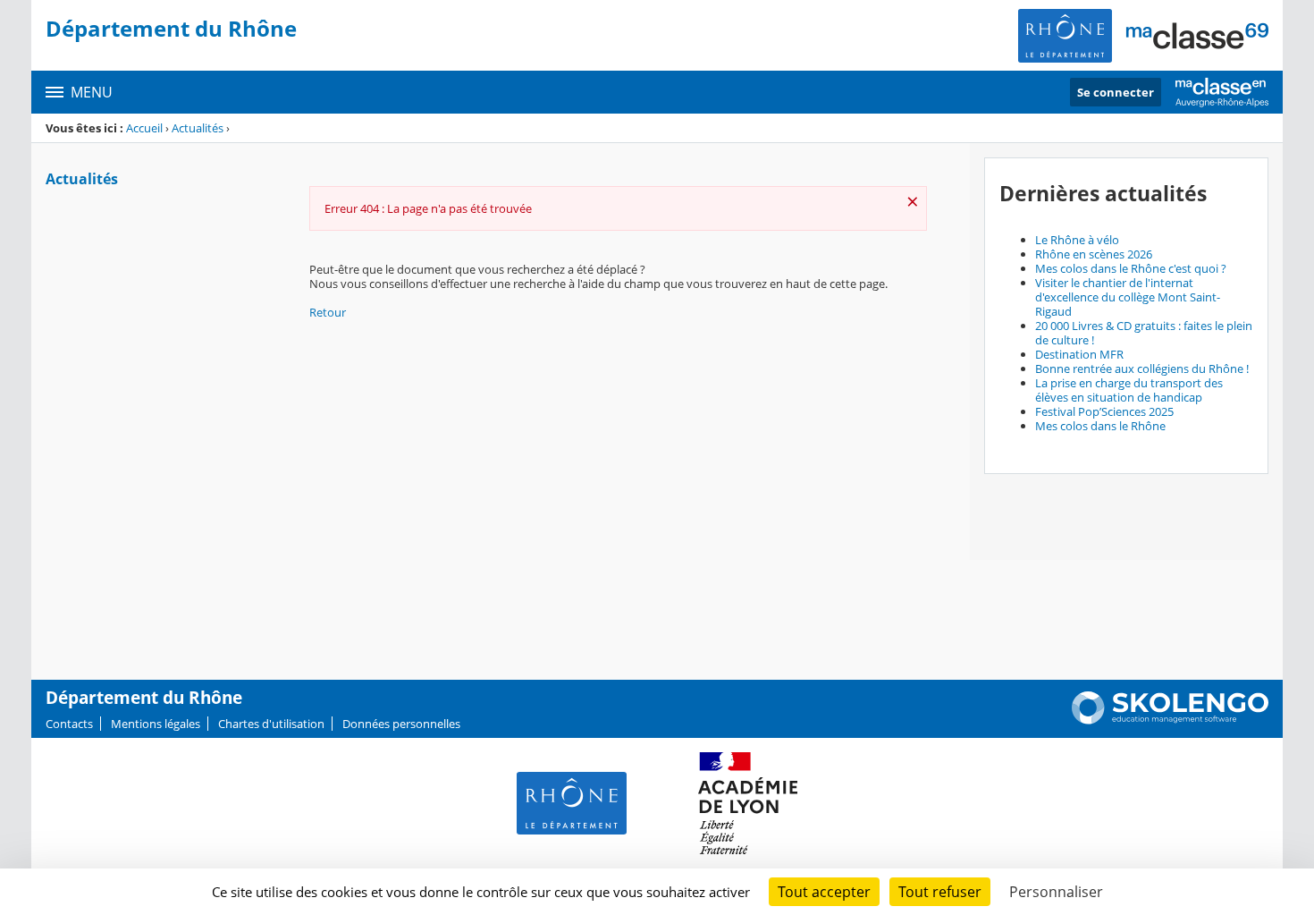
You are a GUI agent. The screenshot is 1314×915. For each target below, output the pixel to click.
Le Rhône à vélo (1077, 240)
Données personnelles (401, 723)
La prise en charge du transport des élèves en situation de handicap (1129, 390)
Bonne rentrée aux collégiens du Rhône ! (1142, 368)
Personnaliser (1056, 892)
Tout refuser (939, 892)
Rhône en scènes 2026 (1093, 254)
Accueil (144, 128)
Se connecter (1115, 92)
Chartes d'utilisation (271, 723)
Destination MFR (1079, 354)
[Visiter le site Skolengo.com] (1170, 720)
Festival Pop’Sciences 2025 (1104, 411)
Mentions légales (155, 723)
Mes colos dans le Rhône (1100, 426)
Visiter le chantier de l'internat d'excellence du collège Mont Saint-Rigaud (1127, 297)
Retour (327, 312)
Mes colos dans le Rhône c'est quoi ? (1130, 268)
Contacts (69, 723)
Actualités (197, 128)
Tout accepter (824, 892)
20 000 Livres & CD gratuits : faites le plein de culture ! (1143, 333)
